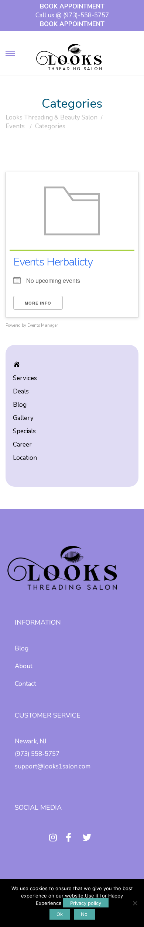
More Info (38, 303)
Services (25, 378)
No (84, 914)
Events (15, 126)
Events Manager (42, 325)
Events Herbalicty (53, 262)
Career (22, 444)
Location (25, 458)
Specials (24, 431)
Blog (20, 404)
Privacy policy (85, 903)
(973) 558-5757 (37, 754)
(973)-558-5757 (86, 15)
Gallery (23, 418)
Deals (21, 391)
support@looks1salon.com (52, 766)
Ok (59, 914)
